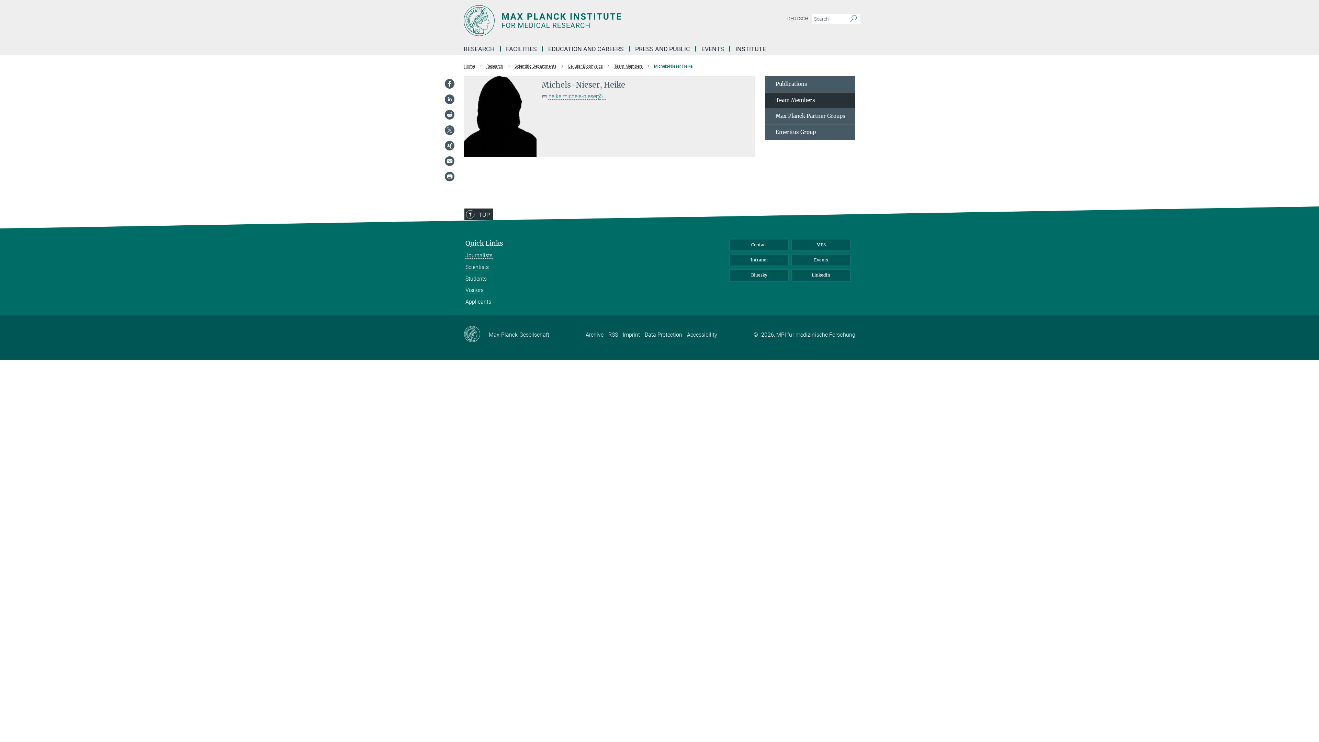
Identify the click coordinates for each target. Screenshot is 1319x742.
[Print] (449, 176)
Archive (595, 334)
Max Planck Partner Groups (810, 116)
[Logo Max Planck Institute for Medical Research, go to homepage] (592, 20)
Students (476, 279)
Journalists (479, 255)
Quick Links (484, 243)
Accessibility (702, 334)
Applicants (478, 302)
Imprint (631, 334)
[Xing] (449, 145)
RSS (613, 334)
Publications (791, 84)
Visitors (474, 290)
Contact (759, 244)
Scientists (477, 267)
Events (821, 259)
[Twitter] (449, 130)
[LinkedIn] (449, 99)
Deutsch (797, 18)
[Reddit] (449, 115)
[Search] (853, 19)
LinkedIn (821, 275)
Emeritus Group (796, 132)
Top (484, 214)
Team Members (795, 100)
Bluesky (759, 275)
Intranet (759, 259)
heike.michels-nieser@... (578, 96)
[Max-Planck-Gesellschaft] (476, 334)
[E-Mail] (449, 161)
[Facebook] (449, 84)
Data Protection (663, 334)
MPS (821, 244)
